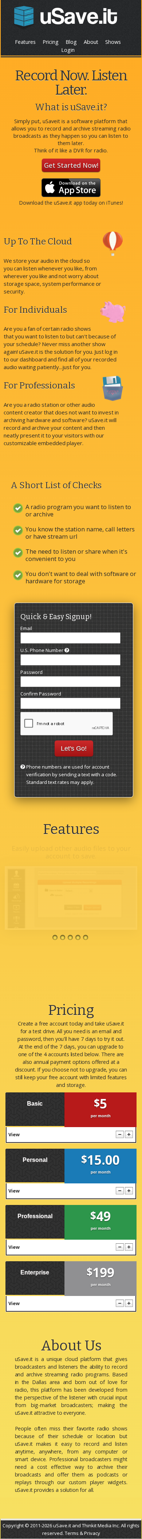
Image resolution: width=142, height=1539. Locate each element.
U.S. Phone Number (42, 650)
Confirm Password (40, 693)
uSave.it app (68, 202)
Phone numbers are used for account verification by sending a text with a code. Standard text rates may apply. (71, 774)
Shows (113, 41)
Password (31, 672)
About (91, 41)
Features (25, 41)
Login (68, 49)
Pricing (51, 41)
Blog (71, 41)
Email (26, 628)
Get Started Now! (71, 165)
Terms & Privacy (82, 1533)
